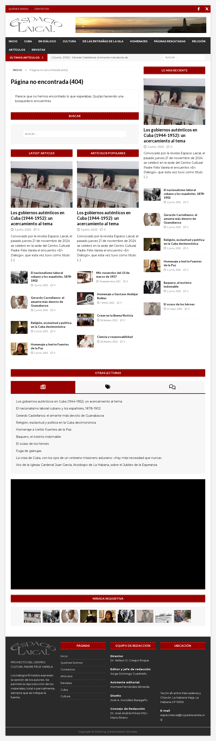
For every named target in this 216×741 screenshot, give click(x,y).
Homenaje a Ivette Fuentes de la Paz (44, 429)
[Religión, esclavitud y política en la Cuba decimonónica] (19, 327)
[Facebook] (198, 9)
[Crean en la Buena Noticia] (85, 320)
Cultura (69, 41)
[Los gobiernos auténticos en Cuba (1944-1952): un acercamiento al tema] (42, 184)
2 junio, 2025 (41, 310)
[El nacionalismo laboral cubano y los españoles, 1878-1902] (19, 277)
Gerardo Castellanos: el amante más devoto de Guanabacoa (47, 301)
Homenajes (138, 41)
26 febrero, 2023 (108, 320)
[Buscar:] (184, 57)
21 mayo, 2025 (174, 308)
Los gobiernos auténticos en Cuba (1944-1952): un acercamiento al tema (37, 218)
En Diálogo (47, 41)
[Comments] (172, 387)
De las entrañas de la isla (102, 41)
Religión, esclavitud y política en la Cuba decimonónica (51, 324)
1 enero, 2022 (107, 302)
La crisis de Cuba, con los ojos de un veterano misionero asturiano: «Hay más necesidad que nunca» (89, 458)
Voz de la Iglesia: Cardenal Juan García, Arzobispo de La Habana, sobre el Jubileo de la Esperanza (86, 465)
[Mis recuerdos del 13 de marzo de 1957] (85, 277)
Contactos (42, 8)
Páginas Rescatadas (169, 41)
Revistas (38, 49)
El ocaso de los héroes (179, 304)
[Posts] (43, 387)
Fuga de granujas (28, 451)
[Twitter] (207, 9)
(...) (13, 260)
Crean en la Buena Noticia (115, 315)
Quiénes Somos (18, 8)
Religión (198, 41)
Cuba (28, 41)
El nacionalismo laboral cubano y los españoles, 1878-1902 (51, 276)
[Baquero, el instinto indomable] (152, 287)
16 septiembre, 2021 (110, 281)
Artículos (17, 49)
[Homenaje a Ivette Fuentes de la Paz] (19, 349)
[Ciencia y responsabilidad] (85, 341)
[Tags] (107, 387)
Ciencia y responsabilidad (115, 336)
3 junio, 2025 (23, 229)
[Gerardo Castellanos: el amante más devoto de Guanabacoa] (19, 302)
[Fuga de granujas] (163, 616)
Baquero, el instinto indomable (178, 284)
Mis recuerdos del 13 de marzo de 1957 (113, 274)
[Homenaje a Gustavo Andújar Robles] (85, 298)
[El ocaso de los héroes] (152, 308)
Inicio (13, 41)
